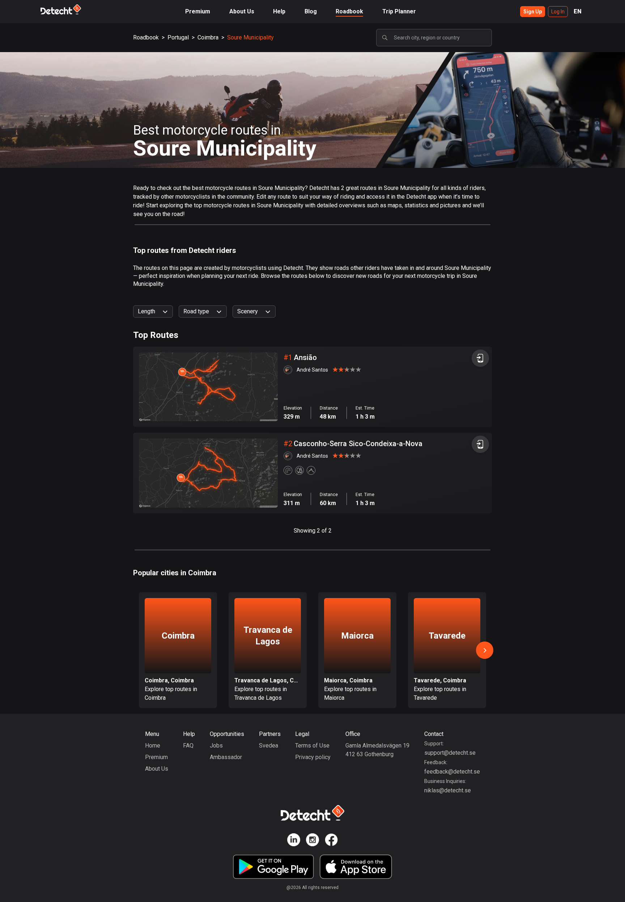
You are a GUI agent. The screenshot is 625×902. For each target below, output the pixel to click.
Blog (311, 11)
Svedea (268, 745)
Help (279, 11)
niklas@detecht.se (447, 790)
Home (152, 745)
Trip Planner (399, 11)
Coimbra (207, 37)
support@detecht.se (450, 752)
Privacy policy (313, 757)
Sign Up (532, 11)
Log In (558, 11)
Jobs (216, 745)
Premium (197, 11)
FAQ (188, 745)
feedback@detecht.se (452, 771)
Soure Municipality (250, 37)
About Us (241, 11)
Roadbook (349, 11)
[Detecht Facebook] (331, 841)
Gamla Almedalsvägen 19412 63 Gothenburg (377, 750)
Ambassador (226, 757)
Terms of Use (312, 745)
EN (578, 11)
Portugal (178, 37)
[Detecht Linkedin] (293, 841)
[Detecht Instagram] (312, 841)
